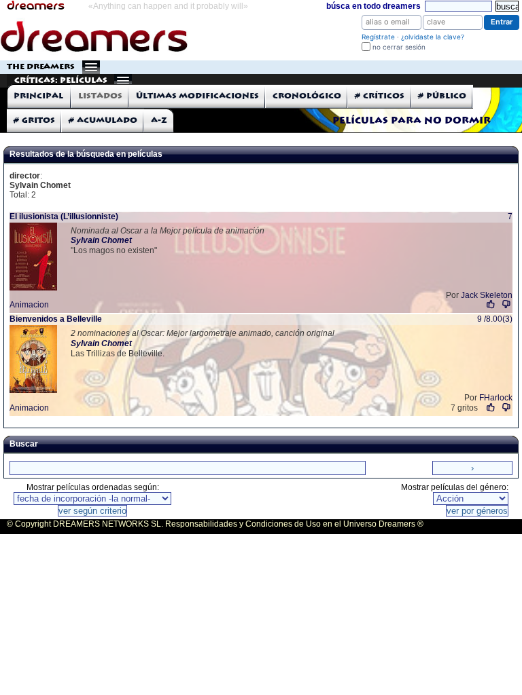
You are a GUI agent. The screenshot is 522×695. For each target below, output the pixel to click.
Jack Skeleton (486, 295)
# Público (442, 96)
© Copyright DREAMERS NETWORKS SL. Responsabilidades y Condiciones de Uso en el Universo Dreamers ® (215, 524)
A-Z (159, 120)
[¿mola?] (491, 304)
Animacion (29, 304)
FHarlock (495, 397)
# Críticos (379, 96)
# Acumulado (103, 120)
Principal (38, 96)
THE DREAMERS (41, 67)
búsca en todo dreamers (373, 6)
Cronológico (307, 96)
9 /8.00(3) (494, 319)
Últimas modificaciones (197, 96)
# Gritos (34, 120)
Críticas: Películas (60, 80)
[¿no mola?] (506, 304)
